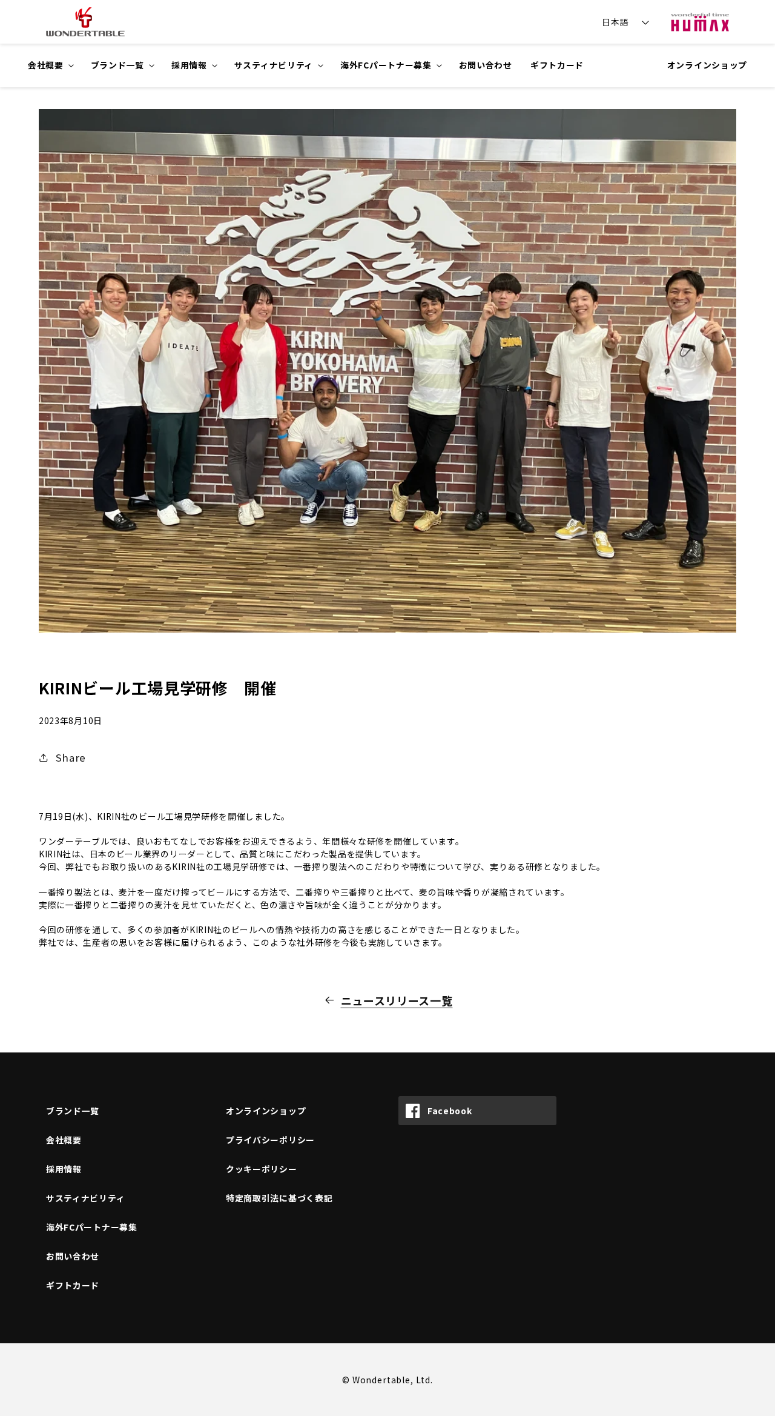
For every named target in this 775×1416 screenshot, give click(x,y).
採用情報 (64, 1169)
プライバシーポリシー (270, 1140)
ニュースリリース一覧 (397, 1000)
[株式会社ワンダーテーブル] (85, 22)
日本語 (615, 22)
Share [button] (71, 757)
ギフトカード (72, 1285)
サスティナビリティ (85, 1198)
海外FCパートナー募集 (91, 1227)
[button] (50, 65)
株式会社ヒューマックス (700, 21)
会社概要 (64, 1140)
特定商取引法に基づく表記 (279, 1198)
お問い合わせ (72, 1256)
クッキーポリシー (261, 1169)
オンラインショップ (707, 65)
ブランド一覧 (72, 1111)
